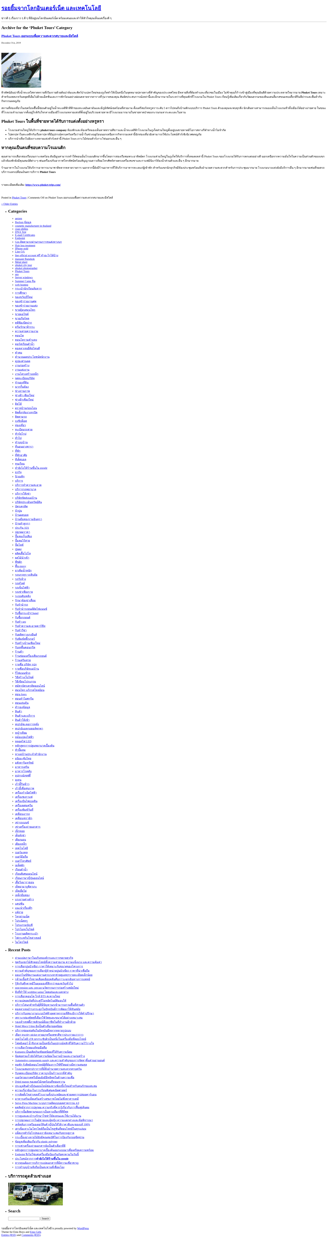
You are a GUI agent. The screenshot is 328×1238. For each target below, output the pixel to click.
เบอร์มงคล (21, 852)
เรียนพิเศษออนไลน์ (26, 873)
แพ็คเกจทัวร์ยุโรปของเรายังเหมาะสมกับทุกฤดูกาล (44, 1133)
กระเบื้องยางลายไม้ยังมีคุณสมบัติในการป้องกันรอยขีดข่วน (49, 1137)
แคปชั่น (19, 903)
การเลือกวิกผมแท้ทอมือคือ (31, 1047)
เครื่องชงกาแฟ (23, 796)
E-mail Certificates (25, 235)
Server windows (24, 277)
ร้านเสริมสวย (23, 660)
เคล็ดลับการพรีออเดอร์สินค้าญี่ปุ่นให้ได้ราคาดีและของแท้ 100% (52, 1124)
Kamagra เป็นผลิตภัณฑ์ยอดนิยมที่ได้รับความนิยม (43, 1051)
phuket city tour (23, 265)
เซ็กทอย (20, 831)
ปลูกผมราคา (22, 532)
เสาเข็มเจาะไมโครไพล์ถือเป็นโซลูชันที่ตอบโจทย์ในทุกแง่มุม (50, 1128)
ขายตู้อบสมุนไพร (25, 309)
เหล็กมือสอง (22, 895)
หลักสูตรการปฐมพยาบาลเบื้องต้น (34, 745)
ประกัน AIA (22, 527)
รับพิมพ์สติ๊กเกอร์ (25, 638)
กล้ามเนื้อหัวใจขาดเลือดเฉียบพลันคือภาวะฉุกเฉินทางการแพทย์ (52, 979)
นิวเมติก (20, 476)
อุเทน (18, 779)
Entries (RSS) (8, 1235)
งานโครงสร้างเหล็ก (26, 374)
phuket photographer (26, 268)
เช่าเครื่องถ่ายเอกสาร (27, 826)
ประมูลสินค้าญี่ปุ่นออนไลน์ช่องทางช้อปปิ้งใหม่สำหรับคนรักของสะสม (56, 1086)
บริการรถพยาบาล (25, 489)
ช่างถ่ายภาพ (22, 391)
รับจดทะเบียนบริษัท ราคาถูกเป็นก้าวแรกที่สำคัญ (43, 1073)
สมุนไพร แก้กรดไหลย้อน (29, 690)
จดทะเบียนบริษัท (25, 378)
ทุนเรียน (20, 463)
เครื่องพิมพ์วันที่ (24, 809)
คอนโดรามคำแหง (26, 339)
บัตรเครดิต (21, 506)
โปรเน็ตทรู (21, 920)
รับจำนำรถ (21, 604)
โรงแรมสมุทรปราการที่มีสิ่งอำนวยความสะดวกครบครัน (48, 1068)
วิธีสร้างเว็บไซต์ (24, 677)
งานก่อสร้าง (22, 365)
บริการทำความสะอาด (28, 485)
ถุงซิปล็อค (21, 421)
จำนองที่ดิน (22, 382)
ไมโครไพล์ (21, 942)
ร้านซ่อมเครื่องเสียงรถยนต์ (31, 655)
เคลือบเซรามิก (23, 818)
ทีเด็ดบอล (20, 459)
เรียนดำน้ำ (21, 869)
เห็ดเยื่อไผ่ (20, 890)
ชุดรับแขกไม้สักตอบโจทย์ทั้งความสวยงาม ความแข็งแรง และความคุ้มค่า (58, 962)
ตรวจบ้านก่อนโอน (26, 408)
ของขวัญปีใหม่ (24, 297)
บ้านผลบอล (22, 514)
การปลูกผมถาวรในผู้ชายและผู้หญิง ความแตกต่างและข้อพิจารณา (54, 1120)
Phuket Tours (19, 197)
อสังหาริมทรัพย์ (24, 762)
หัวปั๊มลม (20, 749)
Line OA (20, 251)
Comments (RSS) (31, 1235)
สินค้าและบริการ (25, 715)
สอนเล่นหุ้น (22, 702)
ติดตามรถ (21, 416)
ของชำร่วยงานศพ (25, 301)
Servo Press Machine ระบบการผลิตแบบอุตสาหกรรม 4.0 (47, 1103)
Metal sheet (21, 262)
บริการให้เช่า (23, 493)
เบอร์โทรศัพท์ (23, 861)
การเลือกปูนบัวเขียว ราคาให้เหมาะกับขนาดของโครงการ (49, 966)
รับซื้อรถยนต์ (22, 617)
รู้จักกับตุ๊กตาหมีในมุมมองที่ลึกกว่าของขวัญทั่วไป (44, 983)
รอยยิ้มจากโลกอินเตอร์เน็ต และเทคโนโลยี (51, 8)
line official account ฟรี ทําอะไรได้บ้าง (36, 255)
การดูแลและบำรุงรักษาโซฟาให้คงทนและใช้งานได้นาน (48, 1115)
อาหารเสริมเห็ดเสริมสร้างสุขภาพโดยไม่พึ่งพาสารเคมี (47, 1098)
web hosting (21, 284)
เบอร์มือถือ (21, 856)
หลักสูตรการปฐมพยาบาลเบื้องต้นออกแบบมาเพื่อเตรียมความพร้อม (54, 1150)
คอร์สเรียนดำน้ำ (24, 344)
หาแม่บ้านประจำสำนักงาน (31, 754)
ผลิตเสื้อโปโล (23, 553)
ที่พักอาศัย (21, 455)
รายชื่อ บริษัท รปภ (26, 664)
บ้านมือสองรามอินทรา (28, 519)
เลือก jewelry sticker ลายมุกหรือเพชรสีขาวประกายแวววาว (49, 1034)
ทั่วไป (18, 438)
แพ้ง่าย (19, 912)
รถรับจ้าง (20, 579)
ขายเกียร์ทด (22, 318)
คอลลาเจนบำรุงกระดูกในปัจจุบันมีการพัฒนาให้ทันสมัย (47, 1009)
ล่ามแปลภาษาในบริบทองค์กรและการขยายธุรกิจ (44, 957)
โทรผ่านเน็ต (22, 916)
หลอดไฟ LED (23, 741)
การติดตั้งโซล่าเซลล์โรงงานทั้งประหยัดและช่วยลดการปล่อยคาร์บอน (56, 1094)
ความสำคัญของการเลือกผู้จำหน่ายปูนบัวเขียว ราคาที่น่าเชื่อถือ (52, 970)
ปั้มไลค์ (19, 544)
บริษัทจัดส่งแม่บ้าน (26, 497)
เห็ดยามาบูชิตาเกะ (26, 886)
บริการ (19, 480)
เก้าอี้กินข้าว (22, 784)
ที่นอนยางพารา (24, 446)
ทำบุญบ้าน (21, 442)
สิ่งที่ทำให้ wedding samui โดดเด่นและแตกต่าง (42, 992)
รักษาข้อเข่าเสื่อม (25, 600)
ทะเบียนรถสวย (23, 429)
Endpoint (20, 238)
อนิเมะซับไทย (23, 758)
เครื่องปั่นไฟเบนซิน (26, 801)
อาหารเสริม (22, 767)
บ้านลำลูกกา (22, 523)
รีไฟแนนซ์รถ (22, 673)
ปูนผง (18, 549)
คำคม (18, 352)
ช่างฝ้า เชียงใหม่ (24, 395)
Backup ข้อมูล (23, 222)
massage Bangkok (25, 259)
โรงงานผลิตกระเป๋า (26, 933)
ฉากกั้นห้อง (22, 386)
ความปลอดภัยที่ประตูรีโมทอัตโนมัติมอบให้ (40, 1000)
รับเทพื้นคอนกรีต (25, 647)
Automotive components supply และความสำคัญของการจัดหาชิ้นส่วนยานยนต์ (60, 1060)
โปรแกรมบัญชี (24, 925)
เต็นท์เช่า (20, 835)
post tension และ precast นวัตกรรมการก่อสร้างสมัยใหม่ (47, 987)
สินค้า (18, 711)
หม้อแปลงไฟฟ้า (24, 737)
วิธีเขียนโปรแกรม (25, 681)
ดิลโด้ (18, 403)
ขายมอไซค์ (22, 314)
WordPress (83, 1228)
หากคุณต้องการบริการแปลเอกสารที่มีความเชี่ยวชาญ (47, 1162)
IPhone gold (21, 248)
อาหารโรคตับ (23, 771)
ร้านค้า (19, 651)
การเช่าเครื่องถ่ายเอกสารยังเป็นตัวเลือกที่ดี (40, 1145)
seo (17, 274)
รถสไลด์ (20, 583)
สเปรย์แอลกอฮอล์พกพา (29, 728)
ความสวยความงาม (26, 331)
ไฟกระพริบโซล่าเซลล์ (28, 937)
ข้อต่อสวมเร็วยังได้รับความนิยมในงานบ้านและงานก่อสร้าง (50, 1056)
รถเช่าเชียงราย (24, 591)
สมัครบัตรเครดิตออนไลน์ (30, 685)
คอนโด (19, 335)
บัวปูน (18, 510)
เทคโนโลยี (21, 848)
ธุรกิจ (18, 472)
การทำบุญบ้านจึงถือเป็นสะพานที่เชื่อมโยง (39, 1167)
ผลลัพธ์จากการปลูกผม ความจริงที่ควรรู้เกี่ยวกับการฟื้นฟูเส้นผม (52, 1107)
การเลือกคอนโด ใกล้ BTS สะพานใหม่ (37, 996)
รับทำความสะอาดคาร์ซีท (30, 626)
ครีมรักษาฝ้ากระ (25, 327)
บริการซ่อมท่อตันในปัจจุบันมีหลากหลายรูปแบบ (43, 1030)
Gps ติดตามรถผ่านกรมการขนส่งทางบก (38, 241)
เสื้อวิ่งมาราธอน (24, 882)
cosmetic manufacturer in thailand (33, 225)
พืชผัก (18, 561)
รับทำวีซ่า (21, 630)
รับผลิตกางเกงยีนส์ (26, 634)
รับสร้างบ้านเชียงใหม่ (27, 643)
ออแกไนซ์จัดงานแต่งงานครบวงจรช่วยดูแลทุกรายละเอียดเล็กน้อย (53, 974)
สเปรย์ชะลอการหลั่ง (27, 724)
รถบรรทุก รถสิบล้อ (26, 574)
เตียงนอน (20, 839)
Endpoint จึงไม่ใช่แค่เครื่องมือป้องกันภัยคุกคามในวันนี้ (47, 1154)
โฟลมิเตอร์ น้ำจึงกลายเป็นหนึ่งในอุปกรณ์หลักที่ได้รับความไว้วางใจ (54, 1043)
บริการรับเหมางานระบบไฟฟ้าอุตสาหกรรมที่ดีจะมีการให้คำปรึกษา (54, 1013)
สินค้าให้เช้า (22, 720)
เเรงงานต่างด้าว (24, 899)
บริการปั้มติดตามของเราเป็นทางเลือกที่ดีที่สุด (41, 1111)
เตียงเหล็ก (21, 843)
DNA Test (20, 232)
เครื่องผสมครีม (24, 805)
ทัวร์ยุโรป (20, 433)
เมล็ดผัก (19, 865)
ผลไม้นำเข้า (22, 557)
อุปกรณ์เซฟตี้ (23, 775)
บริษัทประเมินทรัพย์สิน (28, 502)
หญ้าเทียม (21, 732)
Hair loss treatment (25, 245)
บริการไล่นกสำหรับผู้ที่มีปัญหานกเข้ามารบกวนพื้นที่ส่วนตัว (50, 1004)
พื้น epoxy (20, 566)
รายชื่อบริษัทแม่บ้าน (27, 668)
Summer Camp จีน (25, 281)
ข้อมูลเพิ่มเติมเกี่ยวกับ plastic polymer (36, 1141)
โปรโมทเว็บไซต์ (24, 929)
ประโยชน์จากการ (42, 1158)
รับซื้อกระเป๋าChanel (26, 613)
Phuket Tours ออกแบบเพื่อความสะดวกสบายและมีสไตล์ (39, 36)
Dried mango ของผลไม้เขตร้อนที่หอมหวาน (40, 1081)
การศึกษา (21, 292)
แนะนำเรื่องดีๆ (23, 907)
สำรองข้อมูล (22, 707)
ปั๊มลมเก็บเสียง (23, 536)
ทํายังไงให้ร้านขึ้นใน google (31, 467)
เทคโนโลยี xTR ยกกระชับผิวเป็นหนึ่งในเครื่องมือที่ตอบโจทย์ (50, 1039)
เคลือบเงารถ (22, 814)
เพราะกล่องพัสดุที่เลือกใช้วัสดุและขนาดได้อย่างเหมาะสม (49, 1017)
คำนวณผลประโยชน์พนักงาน (32, 356)
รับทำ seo (20, 621)
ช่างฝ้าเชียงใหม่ (24, 399)
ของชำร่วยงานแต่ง (26, 305)
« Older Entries (9, 203)
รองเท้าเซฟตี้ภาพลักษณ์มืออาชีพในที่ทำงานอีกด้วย (45, 1021)
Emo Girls (35, 1231)
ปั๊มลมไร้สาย (22, 540)
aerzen (18, 218)
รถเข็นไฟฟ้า (22, 587)
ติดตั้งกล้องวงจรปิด (26, 412)
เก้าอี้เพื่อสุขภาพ (24, 788)
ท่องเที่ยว (20, 425)
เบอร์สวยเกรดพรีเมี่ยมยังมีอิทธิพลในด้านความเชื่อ (44, 1077)
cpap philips (21, 228)
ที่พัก (17, 450)
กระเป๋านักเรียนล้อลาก (28, 288)
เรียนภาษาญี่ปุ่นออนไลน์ (29, 878)
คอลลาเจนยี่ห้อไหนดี (27, 348)
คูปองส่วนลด (22, 361)
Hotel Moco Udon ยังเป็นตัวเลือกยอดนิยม (38, 1026)
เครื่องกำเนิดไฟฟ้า (26, 792)
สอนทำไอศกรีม (24, 698)
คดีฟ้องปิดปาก (23, 322)
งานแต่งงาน (22, 369)
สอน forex (21, 694)
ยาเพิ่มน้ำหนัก (23, 570)
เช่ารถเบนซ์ (22, 822)
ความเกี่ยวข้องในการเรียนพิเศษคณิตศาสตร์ (41, 1090)
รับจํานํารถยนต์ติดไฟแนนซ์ (31, 608)
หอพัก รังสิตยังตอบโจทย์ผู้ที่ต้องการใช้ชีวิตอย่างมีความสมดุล (51, 1064)
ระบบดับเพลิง (23, 596)
